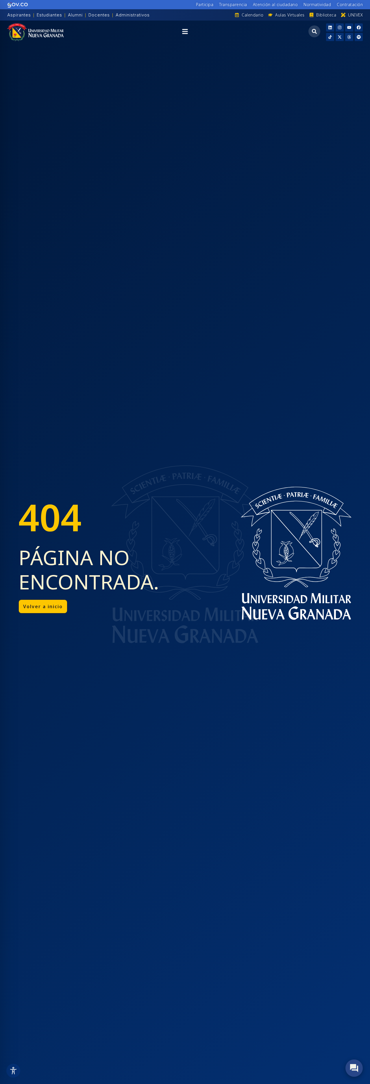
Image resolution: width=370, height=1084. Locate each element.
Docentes (99, 15)
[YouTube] (349, 27)
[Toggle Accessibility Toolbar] (13, 1070)
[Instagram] (340, 27)
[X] (340, 37)
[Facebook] (359, 27)
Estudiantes (49, 15)
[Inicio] (35, 32)
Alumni (75, 15)
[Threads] (349, 37)
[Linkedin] (330, 27)
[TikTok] (330, 37)
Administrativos (133, 15)
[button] (185, 32)
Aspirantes (19, 15)
